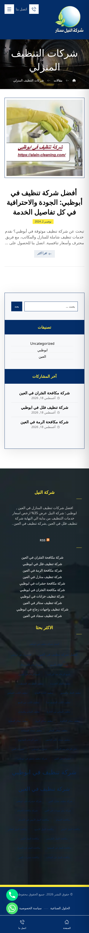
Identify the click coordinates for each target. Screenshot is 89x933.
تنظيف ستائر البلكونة (70, 720)
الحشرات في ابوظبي (21, 654)
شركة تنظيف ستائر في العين (42, 603)
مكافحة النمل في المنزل (28, 847)
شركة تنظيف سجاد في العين (42, 615)
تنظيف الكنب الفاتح (44, 692)
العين (42, 356)
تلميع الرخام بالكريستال (31, 664)
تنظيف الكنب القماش (17, 692)
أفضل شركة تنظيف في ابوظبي (44, 643)
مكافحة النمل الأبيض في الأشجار (33, 819)
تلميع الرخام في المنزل (29, 674)
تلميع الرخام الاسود (59, 664)
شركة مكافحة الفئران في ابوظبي (42, 590)
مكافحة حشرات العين (28, 857)
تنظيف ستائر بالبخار (58, 730)
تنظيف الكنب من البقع (28, 702)
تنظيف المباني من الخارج (58, 711)
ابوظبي (42, 350)
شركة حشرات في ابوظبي (28, 801)
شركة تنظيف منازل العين (60, 801)
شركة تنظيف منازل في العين (42, 577)
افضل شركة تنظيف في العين (57, 654)
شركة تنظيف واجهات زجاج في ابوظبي (42, 609)
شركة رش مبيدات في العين (57, 810)
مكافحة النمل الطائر (17, 829)
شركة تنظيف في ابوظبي (44, 772)
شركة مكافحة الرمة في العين (44, 421)
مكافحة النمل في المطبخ (59, 847)
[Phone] (12, 895)
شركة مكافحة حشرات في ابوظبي (42, 583)
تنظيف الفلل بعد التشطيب (30, 683)
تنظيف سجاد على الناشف (57, 739)
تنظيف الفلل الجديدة (60, 683)
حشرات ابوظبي (39, 749)
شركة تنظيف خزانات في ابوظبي (42, 596)
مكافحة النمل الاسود (44, 829)
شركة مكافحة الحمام (27, 810)
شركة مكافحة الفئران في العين (44, 392)
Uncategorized (42, 343)
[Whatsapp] (12, 908)
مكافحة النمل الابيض (70, 829)
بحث (17, 306)
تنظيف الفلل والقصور (70, 692)
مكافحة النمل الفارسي (57, 838)
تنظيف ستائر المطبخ (18, 720)
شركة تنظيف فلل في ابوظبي (44, 407)
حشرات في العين (62, 758)
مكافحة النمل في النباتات (58, 857)
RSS (42, 540)
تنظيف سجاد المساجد (31, 730)
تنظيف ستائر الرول (44, 720)
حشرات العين (18, 749)
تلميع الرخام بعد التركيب (58, 674)
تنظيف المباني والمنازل (29, 711)
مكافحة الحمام (63, 819)
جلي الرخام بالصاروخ (28, 739)
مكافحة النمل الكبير (30, 838)
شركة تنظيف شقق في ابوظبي (32, 758)
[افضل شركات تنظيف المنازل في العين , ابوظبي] (69, 20)
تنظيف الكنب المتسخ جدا (58, 702)
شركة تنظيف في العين (44, 788)
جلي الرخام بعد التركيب (65, 749)
